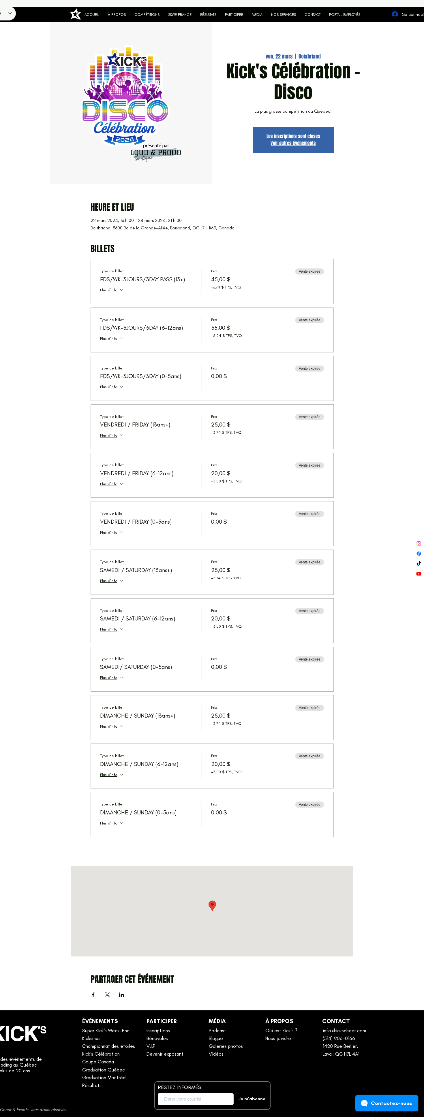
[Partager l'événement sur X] (107, 995)
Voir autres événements (293, 143)
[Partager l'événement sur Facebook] (93, 995)
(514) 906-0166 (339, 1038)
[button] (234, 14)
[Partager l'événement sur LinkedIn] (121, 995)
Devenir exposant (165, 1054)
